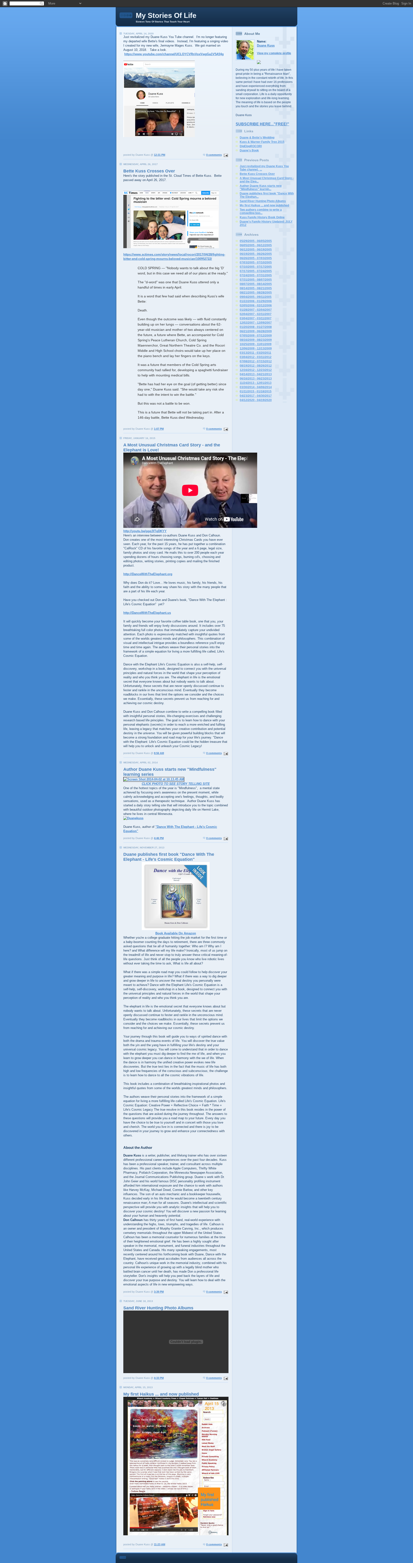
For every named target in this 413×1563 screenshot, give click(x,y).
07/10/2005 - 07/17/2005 (256, 266)
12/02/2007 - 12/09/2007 (256, 322)
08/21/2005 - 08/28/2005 (256, 292)
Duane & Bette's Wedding (257, 137)
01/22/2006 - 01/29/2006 (256, 301)
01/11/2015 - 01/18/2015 (256, 391)
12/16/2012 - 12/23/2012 (256, 370)
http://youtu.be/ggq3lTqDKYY (145, 531)
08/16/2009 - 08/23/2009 (256, 340)
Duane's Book (249, 150)
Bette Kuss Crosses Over (257, 174)
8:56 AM (159, 753)
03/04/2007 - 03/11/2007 (256, 318)
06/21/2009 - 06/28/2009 (256, 331)
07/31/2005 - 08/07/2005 (256, 279)
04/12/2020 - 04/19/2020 (256, 400)
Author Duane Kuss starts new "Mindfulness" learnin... (261, 187)
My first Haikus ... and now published (264, 205)
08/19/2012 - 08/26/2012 (256, 365)
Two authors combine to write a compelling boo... (261, 211)
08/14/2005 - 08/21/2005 (256, 288)
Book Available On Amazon (175, 933)
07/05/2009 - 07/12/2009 (256, 335)
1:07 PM (159, 428)
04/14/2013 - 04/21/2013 (256, 374)
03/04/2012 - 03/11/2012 (256, 357)
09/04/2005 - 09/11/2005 (256, 297)
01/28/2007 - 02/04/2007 (256, 309)
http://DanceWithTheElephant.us (147, 613)
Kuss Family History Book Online (262, 217)
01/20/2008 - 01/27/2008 (256, 327)
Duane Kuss (266, 45)
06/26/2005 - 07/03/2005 (256, 258)
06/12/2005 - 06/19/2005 (256, 249)
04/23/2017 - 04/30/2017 (256, 395)
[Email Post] (225, 154)
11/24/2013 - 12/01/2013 (256, 383)
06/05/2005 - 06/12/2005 (256, 245)
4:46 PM (159, 838)
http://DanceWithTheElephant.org (147, 574)
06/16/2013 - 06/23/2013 (256, 378)
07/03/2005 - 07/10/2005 (256, 262)
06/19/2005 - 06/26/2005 (256, 254)
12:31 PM (159, 154)
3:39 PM (159, 1291)
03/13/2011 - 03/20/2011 (255, 352)
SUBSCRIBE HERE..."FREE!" (262, 124)
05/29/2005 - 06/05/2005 (256, 241)
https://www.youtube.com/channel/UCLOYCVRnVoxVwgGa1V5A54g (174, 54)
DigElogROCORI (251, 146)
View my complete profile (274, 53)
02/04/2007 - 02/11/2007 (256, 314)
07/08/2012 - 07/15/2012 (256, 361)
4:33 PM (159, 1377)
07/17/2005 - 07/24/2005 (256, 271)
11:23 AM (159, 1544)
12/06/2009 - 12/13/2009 (256, 348)
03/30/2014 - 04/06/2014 (256, 387)
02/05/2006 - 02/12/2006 (256, 305)
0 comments (214, 154)
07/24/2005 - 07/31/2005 (256, 275)
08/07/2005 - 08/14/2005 (256, 284)
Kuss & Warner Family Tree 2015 (262, 142)
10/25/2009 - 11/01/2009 (256, 344)
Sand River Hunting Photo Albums (263, 201)
